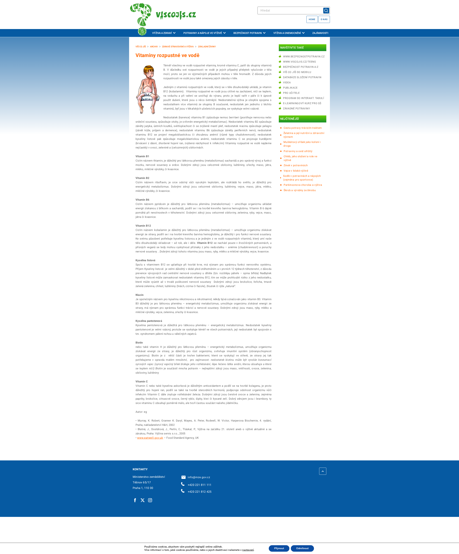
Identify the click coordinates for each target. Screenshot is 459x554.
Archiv (154, 46)
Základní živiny (207, 46)
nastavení (248, 550)
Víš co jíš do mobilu (297, 72)
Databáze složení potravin (302, 77)
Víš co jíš (141, 46)
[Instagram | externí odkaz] (150, 500)
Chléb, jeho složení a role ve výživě (300, 158)
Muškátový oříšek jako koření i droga (301, 144)
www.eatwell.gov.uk (150, 437)
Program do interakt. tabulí (303, 98)
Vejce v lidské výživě (296, 170)
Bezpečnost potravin (247, 33)
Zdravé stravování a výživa (178, 46)
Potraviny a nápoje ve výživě (202, 33)
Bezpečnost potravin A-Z (300, 66)
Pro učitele (291, 92)
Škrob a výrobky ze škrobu (300, 190)
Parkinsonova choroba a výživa (303, 184)
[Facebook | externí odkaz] (135, 500)
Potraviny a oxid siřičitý (298, 151)
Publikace (290, 87)
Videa (287, 82)
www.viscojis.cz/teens (299, 61)
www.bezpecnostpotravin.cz (304, 56)
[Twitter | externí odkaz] (142, 500)
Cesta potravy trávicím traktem (303, 127)
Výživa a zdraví (162, 33)
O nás (324, 19)
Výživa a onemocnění (287, 33)
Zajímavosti (320, 33)
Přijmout (279, 548)
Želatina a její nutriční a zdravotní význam (303, 135)
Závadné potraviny (296, 108)
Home (312, 19)
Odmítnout (302, 548)
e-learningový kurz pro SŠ (302, 103)
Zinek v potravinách (296, 165)
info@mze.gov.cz (198, 477)
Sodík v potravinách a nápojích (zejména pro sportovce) (302, 177)
